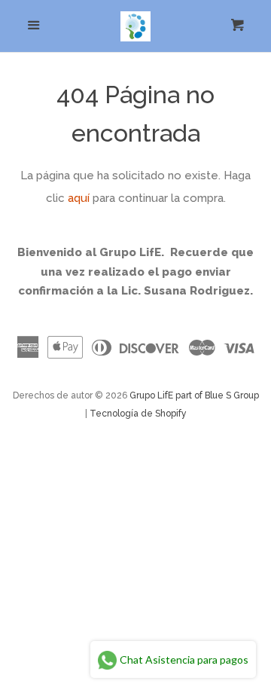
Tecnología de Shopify (138, 413)
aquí (79, 198)
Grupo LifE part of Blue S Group (194, 395)
